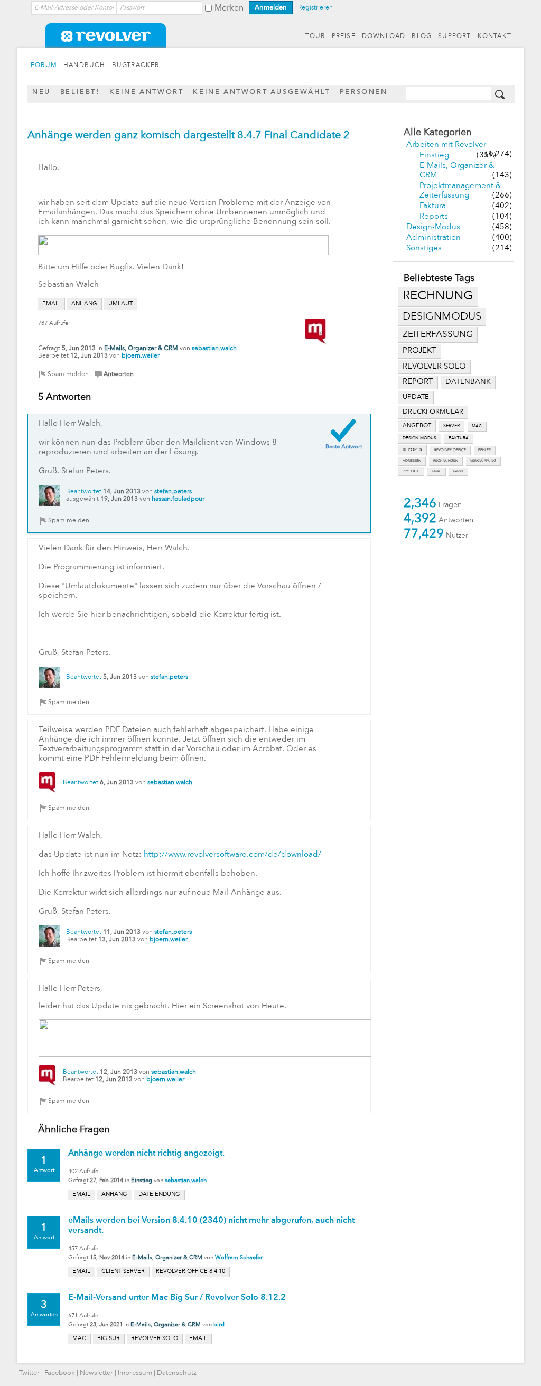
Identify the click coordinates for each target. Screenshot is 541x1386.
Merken (229, 8)
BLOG (422, 36)
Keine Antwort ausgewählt (261, 92)
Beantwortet (83, 492)
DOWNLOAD (384, 36)
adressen (412, 461)
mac (477, 426)
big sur (108, 1339)
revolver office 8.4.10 (190, 1272)
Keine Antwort (146, 92)
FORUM (44, 65)
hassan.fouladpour (178, 499)
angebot (417, 426)
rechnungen (445, 461)
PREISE (344, 36)
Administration (433, 238)
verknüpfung (483, 461)
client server (123, 1272)
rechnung (438, 296)
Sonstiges (424, 248)
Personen (364, 92)
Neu (41, 92)
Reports (433, 217)
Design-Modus (433, 227)
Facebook (59, 1373)
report (418, 382)
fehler (484, 450)
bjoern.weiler (141, 356)
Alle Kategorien (437, 132)
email (51, 304)
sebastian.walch (214, 348)
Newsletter (96, 1373)
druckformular (433, 411)
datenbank (468, 382)
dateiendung (159, 1194)
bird (219, 1325)
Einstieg (434, 156)
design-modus (419, 438)
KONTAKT (494, 36)
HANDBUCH (84, 65)
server (451, 426)
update (416, 397)
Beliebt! (80, 92)
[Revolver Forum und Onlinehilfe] (270, 42)
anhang (84, 304)
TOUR (315, 36)
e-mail (436, 471)
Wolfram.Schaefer (239, 1258)
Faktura (432, 206)
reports (412, 450)
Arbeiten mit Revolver (446, 145)
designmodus (442, 317)
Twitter (29, 1373)
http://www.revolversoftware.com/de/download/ (232, 855)
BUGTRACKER (136, 65)
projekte (411, 471)
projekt (419, 351)
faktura (459, 438)
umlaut (120, 304)
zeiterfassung (438, 334)
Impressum (135, 1373)
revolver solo (434, 366)
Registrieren (315, 8)
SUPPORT (454, 36)
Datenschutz (177, 1373)
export (458, 471)
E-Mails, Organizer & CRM (141, 348)
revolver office (450, 450)
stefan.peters (173, 492)
